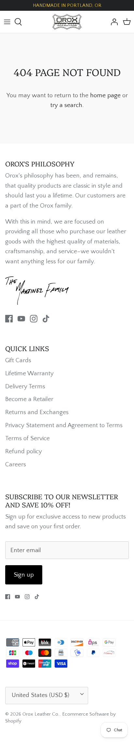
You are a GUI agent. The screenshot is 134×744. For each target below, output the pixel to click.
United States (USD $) (40, 695)
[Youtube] (21, 318)
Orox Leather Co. (41, 714)
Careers (15, 464)
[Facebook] (9, 318)
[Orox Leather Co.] (67, 22)
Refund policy (23, 451)
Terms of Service (27, 438)
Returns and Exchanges (37, 412)
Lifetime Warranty (29, 373)
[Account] (112, 22)
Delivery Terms (25, 386)
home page (105, 95)
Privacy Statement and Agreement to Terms (64, 425)
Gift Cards (18, 360)
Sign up (24, 574)
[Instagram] (33, 318)
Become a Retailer (29, 399)
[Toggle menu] (7, 22)
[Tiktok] (46, 318)
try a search (66, 105)
